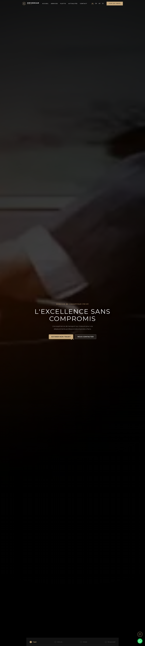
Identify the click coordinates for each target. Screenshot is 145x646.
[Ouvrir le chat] (139, 634)
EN (96, 3)
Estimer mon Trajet (61, 337)
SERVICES (54, 3)
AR (99, 3)
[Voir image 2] (73, 339)
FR (92, 3)
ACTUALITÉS (72, 3)
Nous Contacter (86, 337)
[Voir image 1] (71, 339)
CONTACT (83, 3)
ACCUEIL (45, 3)
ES (103, 3)
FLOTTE (63, 3)
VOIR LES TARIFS (114, 3)
